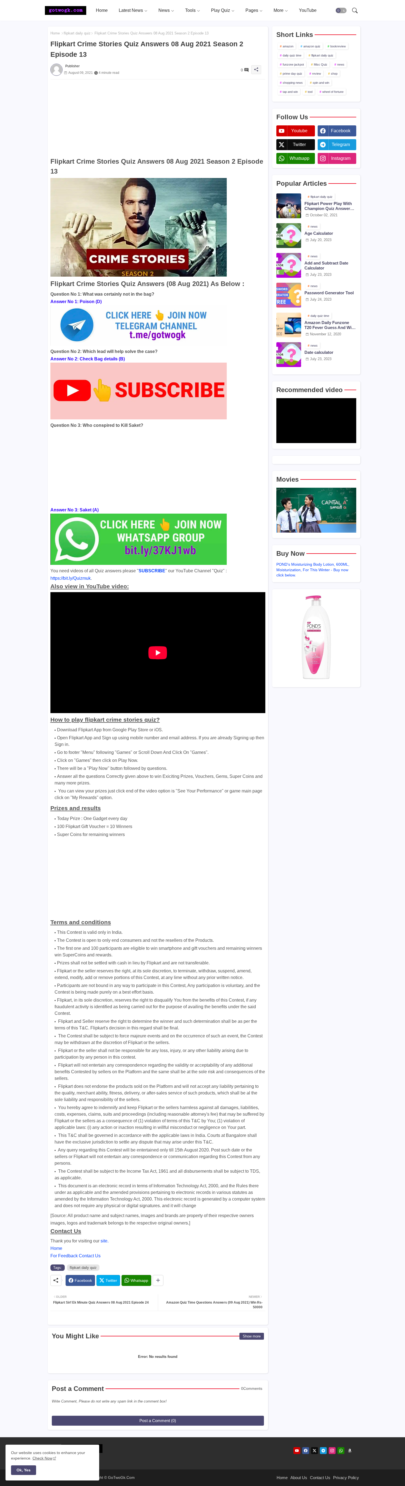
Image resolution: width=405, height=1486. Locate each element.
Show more (252, 1336)
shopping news (293, 82)
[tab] (101, 10)
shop (334, 73)
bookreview (338, 46)
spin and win (321, 82)
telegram (341, 144)
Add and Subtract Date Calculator (326, 265)
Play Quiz (220, 10)
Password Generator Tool (329, 292)
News (164, 10)
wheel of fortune (333, 91)
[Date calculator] (288, 354)
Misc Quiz (320, 64)
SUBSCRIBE (152, 570)
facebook (340, 130)
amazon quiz (311, 46)
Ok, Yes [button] (24, 1470)
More (279, 10)
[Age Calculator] (288, 235)
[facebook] (305, 1450)
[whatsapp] (340, 1450)
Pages (251, 10)
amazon (288, 46)
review (316, 73)
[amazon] (349, 1450)
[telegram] (323, 1450)
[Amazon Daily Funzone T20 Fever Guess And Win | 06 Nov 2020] (288, 324)
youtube (299, 130)
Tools (190, 10)
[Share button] (158, 1280)
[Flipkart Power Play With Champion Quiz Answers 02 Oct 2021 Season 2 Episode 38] (288, 205)
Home (102, 10)
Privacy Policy (346, 1477)
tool (310, 91)
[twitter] (314, 1450)
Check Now (42, 1458)
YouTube (308, 10)
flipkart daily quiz (77, 33)
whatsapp (299, 158)
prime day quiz (292, 73)
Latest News (131, 10)
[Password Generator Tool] (288, 295)
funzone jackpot (293, 64)
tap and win (290, 91)
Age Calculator (318, 233)
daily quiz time (292, 55)
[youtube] (296, 1450)
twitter (299, 144)
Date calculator (318, 352)
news (340, 64)
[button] (341, 10)
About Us (298, 1477)
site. (105, 1241)
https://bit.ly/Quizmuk (70, 578)
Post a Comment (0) (157, 1420)
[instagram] (332, 1450)
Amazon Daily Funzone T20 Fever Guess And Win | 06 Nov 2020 (330, 325)
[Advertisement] (157, 118)
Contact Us (320, 1477)
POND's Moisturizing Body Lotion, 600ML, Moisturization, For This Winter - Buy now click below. (312, 569)
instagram (340, 158)
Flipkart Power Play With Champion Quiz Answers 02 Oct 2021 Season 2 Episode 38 (328, 206)
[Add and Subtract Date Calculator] (288, 265)
